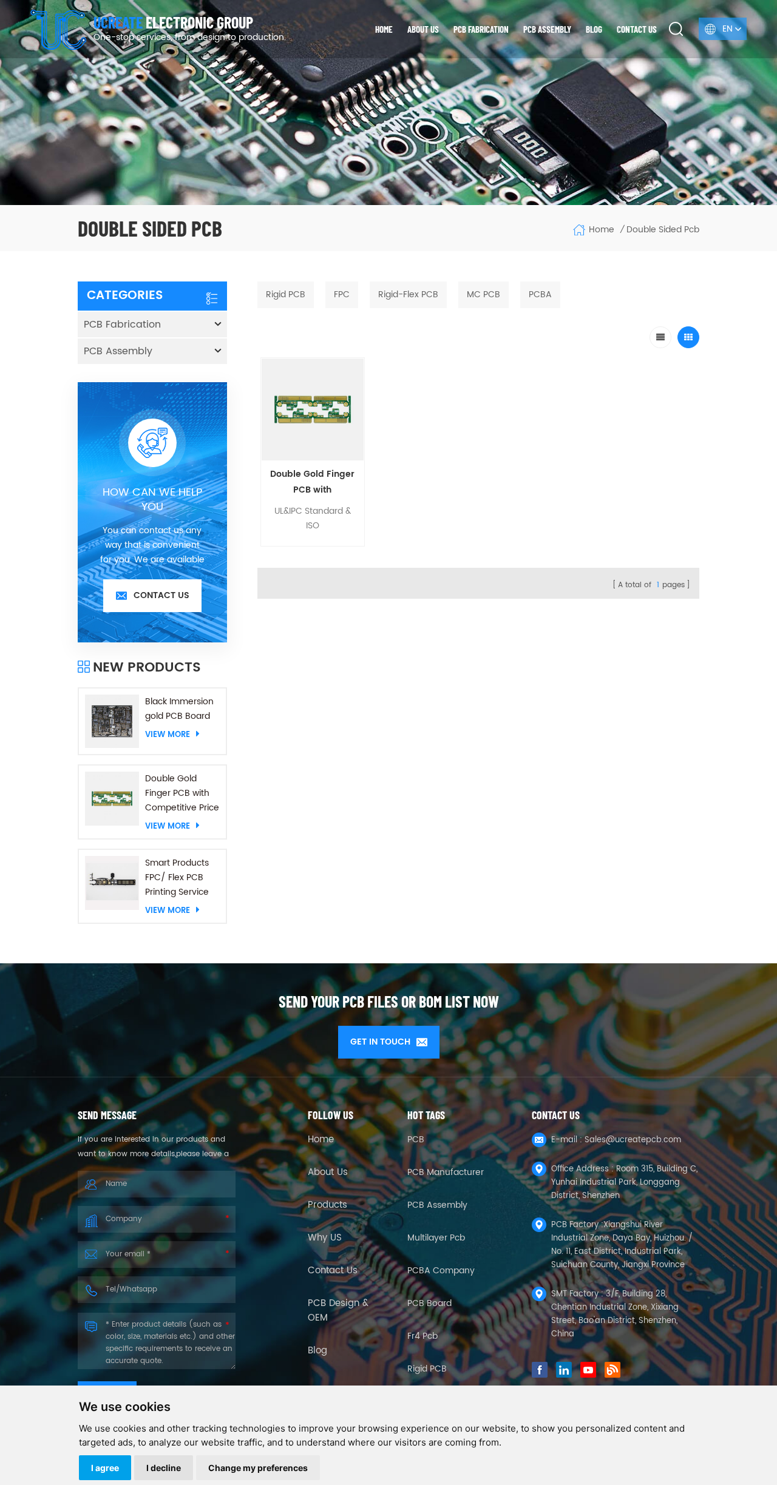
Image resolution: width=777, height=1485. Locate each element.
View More (167, 735)
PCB (415, 1140)
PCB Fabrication (481, 29)
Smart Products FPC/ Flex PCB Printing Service (177, 877)
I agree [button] (105, 1468)
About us (423, 29)
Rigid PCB (427, 1369)
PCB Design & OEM (338, 1310)
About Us (328, 1172)
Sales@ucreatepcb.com (633, 1140)
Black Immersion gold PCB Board (179, 709)
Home (384, 29)
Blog (594, 29)
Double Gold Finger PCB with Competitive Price (182, 793)
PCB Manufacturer (445, 1172)
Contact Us (333, 1271)
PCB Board (429, 1303)
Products (327, 1205)
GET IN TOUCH (380, 1042)
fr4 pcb (422, 1336)
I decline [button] (163, 1468)
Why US (325, 1238)
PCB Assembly (547, 29)
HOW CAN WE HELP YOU (152, 499)
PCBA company (441, 1271)
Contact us (637, 29)
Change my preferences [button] (258, 1468)
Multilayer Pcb (436, 1238)
